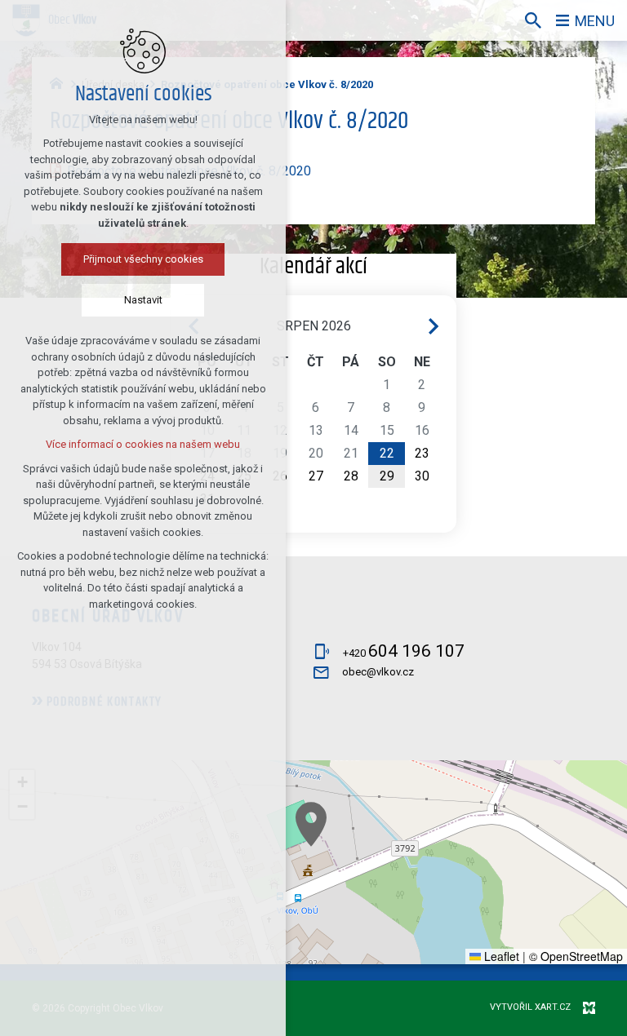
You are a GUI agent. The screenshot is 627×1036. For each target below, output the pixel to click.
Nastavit (143, 300)
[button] (311, 824)
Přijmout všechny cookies (143, 259)
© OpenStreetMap (576, 956)
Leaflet (500, 956)
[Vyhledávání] (533, 20)
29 (387, 476)
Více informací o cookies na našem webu (143, 444)
